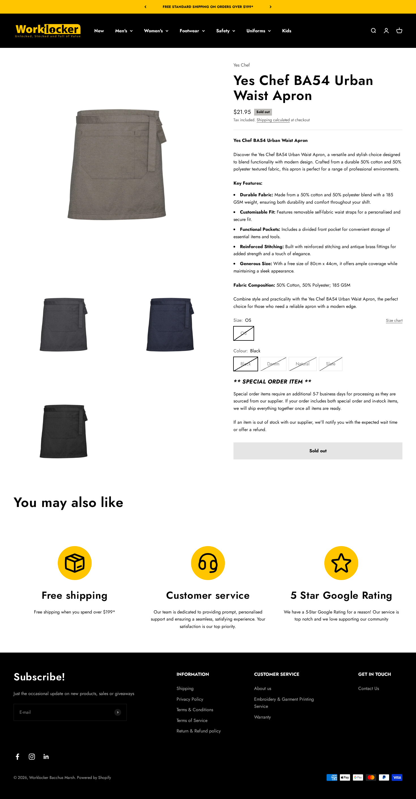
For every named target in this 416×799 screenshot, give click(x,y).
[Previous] (145, 7)
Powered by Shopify (94, 777)
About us (262, 688)
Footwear (189, 30)
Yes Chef (241, 65)
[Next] (271, 7)
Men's (121, 30)
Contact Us (368, 688)
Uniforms (255, 30)
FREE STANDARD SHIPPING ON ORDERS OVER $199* (208, 6)
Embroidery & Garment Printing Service (284, 703)
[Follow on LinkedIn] (46, 756)
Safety (223, 30)
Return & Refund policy (199, 731)
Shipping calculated (273, 120)
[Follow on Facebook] (17, 756)
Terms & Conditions (195, 709)
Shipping (185, 688)
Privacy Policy (190, 699)
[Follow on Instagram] (32, 756)
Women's (153, 30)
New (99, 30)
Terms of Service (192, 720)
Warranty (262, 717)
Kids (286, 30)
